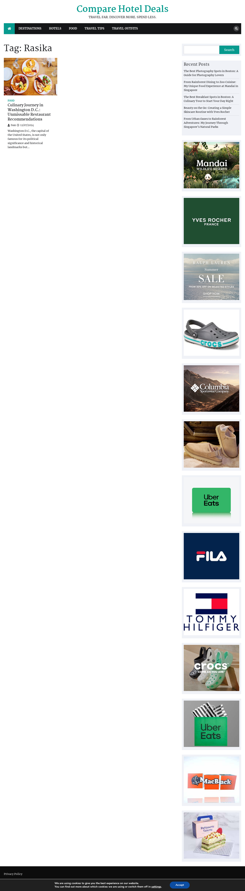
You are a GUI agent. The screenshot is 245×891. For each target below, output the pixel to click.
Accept (180, 885)
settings (156, 887)
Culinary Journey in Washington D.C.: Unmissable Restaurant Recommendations (29, 112)
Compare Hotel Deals (122, 9)
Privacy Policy (13, 874)
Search (229, 50)
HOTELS (55, 28)
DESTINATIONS (30, 28)
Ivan (13, 125)
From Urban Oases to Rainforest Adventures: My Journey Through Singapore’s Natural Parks (206, 123)
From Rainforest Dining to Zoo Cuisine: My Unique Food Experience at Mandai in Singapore (211, 86)
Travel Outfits (125, 28)
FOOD (73, 28)
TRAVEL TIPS (94, 28)
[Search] (236, 28)
